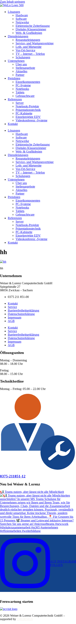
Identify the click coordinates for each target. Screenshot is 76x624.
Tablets (20, 92)
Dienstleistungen (18, 36)
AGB (11, 321)
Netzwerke (22, 22)
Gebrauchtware (25, 95)
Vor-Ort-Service (25, 50)
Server (20, 102)
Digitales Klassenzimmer (31, 29)
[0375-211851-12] (38, 468)
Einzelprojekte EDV (28, 116)
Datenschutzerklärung (21, 314)
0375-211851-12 (13, 476)
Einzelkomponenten (28, 81)
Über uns (21, 64)
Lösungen (14, 11)
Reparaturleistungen (28, 39)
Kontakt (13, 124)
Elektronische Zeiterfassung (33, 25)
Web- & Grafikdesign (29, 32)
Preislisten (14, 78)
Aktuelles (21, 71)
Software (21, 18)
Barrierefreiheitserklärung (23, 310)
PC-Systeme (23, 85)
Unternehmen (16, 60)
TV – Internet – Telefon (30, 53)
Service (12, 307)
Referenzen (15, 99)
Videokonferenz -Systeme (31, 120)
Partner (20, 74)
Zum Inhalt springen (12, 1)
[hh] (3, 261)
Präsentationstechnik (28, 109)
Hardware (22, 15)
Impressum (14, 317)
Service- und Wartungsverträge (35, 43)
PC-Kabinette (24, 113)
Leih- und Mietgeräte (29, 46)
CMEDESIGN (25, 619)
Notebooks (22, 88)
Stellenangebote (25, 67)
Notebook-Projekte (27, 106)
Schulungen (23, 57)
